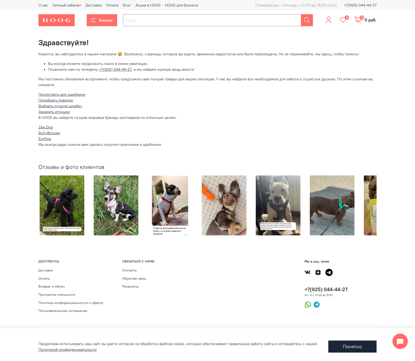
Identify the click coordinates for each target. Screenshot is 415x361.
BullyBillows (49, 132)
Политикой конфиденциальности (67, 349)
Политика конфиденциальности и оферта (70, 303)
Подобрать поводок (55, 100)
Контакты (129, 270)
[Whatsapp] (308, 304)
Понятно (352, 346)
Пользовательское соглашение (62, 311)
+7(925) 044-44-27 (360, 5)
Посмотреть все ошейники (61, 94)
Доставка (93, 5)
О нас (43, 5)
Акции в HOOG (148, 5)
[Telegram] (315, 304)
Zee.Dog (45, 127)
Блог (127, 5)
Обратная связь (134, 278)
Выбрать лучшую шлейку (60, 105)
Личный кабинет (66, 5)
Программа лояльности (56, 294)
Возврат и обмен (51, 286)
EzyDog (44, 138)
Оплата (112, 5)
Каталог (106, 20)
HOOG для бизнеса (181, 5)
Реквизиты (130, 286)
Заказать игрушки (54, 111)
